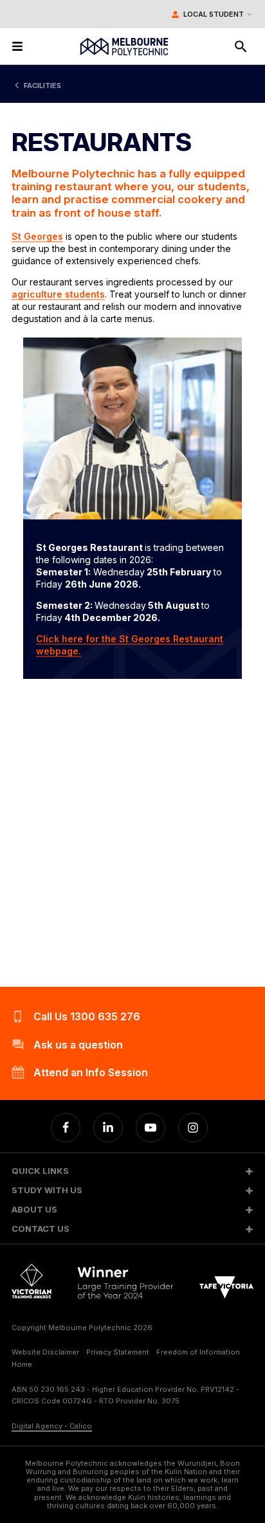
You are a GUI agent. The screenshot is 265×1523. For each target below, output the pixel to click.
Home (22, 1364)
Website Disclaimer (45, 1351)
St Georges (37, 236)
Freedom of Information (198, 1351)
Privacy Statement (117, 1351)
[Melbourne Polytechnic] (124, 46)
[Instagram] (193, 1127)
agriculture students (58, 294)
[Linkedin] (108, 1127)
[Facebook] (65, 1127)
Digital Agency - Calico (52, 1425)
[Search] (240, 46)
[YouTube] (150, 1127)
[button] (132, 1171)
